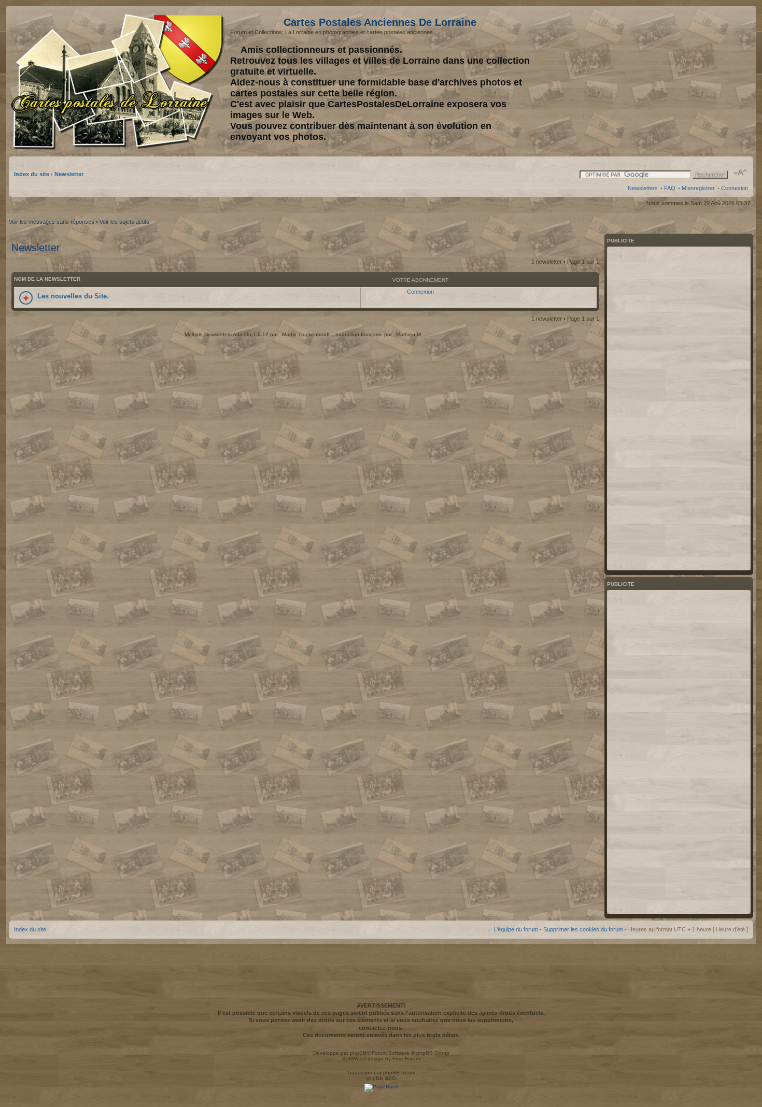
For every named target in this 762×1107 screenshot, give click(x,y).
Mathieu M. (409, 334)
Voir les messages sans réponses (51, 222)
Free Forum (406, 1058)
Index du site (31, 174)
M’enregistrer (698, 188)
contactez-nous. (381, 1028)
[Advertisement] (666, 81)
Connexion (734, 188)
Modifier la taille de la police (740, 172)
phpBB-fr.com (399, 1072)
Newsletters (643, 188)
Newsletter (68, 174)
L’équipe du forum (516, 929)
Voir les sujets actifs (124, 222)
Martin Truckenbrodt (306, 334)
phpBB (358, 1053)
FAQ (669, 188)
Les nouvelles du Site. (73, 296)
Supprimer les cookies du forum (583, 929)
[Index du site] (119, 82)
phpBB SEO (381, 1078)
